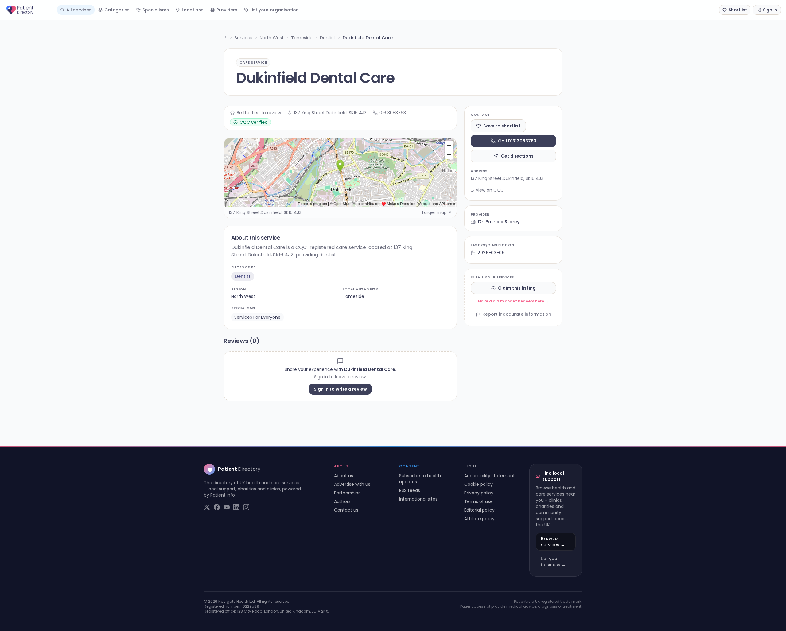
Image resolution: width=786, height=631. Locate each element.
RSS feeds (409, 490)
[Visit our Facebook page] (217, 507)
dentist (243, 276)
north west (243, 296)
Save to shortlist (502, 126)
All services (78, 10)
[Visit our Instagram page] (246, 507)
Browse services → (553, 542)
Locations (193, 10)
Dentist (327, 38)
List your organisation (274, 10)
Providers (226, 10)
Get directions (517, 156)
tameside (353, 296)
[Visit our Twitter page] (207, 507)
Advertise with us (352, 484)
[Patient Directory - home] (28, 10)
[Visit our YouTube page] (227, 507)
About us (343, 476)
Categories (117, 10)
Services (243, 38)
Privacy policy (478, 493)
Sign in (770, 10)
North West (272, 38)
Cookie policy (478, 484)
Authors (342, 501)
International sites (418, 499)
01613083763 (392, 113)
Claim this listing (517, 288)
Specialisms (155, 10)
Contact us (346, 510)
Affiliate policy (479, 519)
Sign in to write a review (340, 389)
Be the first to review (259, 113)
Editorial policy (479, 510)
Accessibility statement (489, 476)
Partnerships (347, 493)
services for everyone (257, 317)
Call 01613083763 (517, 141)
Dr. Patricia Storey (498, 222)
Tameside (302, 38)
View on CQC (490, 190)
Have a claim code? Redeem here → (513, 301)
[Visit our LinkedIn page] (236, 507)
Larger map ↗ (437, 212)
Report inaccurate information (516, 314)
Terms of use (478, 501)
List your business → (553, 561)
